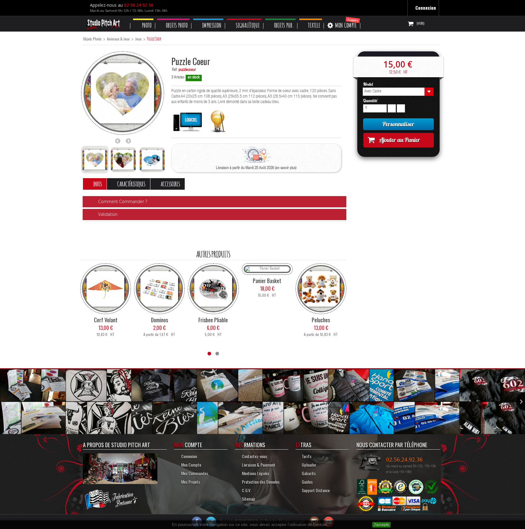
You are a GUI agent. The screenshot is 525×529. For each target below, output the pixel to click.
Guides (307, 481)
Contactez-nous (254, 456)
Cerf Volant (106, 319)
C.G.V (245, 490)
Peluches (321, 319)
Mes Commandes (194, 473)
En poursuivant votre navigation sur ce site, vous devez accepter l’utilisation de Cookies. (250, 524)
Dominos (159, 319)
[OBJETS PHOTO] (176, 19)
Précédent (119, 141)
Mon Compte (190, 464)
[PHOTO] (144, 19)
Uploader (309, 464)
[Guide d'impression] (218, 120)
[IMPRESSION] (212, 19)
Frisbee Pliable (213, 319)
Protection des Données (260, 481)
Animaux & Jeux (118, 39)
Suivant (130, 141)
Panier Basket (267, 280)
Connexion (425, 7)
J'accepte (381, 525)
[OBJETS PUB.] (288, 19)
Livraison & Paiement (258, 464)
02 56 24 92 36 (139, 5)
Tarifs (306, 456)
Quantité (370, 100)
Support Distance (316, 490)
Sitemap (248, 498)
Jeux (138, 39)
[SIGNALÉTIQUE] (250, 19)
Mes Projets (190, 481)
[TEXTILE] (319, 19)
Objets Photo (92, 39)
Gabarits (309, 473)
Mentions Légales (256, 473)
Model (368, 84)
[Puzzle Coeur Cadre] (94, 159)
